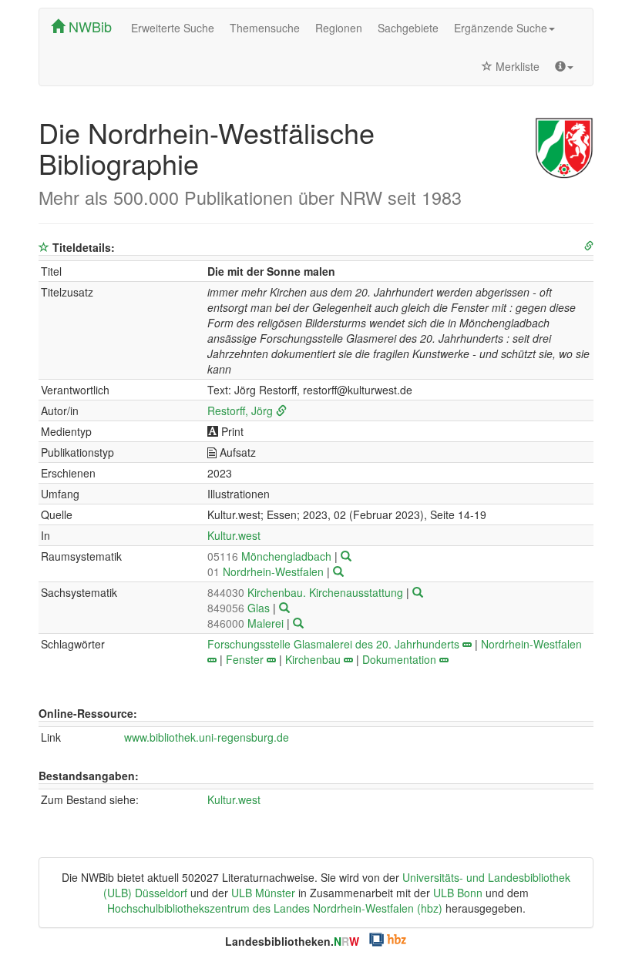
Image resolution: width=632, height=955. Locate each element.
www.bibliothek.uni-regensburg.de (206, 737)
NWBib (88, 26)
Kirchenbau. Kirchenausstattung (306, 592)
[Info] (564, 66)
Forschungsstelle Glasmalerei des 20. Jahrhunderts (333, 644)
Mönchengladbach (270, 556)
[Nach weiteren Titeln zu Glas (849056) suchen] (284, 607)
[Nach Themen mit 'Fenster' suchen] (271, 659)
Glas (240, 607)
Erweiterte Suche (172, 27)
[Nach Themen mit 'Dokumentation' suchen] (444, 659)
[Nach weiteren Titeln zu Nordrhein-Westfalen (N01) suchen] (338, 571)
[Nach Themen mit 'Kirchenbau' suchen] (348, 659)
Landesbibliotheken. (292, 941)
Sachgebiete (408, 27)
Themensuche (265, 27)
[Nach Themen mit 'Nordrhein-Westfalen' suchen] (212, 659)
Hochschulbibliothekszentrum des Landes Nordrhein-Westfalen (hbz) (274, 908)
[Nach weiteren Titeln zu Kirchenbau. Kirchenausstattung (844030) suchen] (417, 592)
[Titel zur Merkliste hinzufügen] (44, 247)
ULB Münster (263, 892)
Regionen (338, 27)
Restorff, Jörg (240, 410)
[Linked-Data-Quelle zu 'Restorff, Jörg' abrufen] (281, 410)
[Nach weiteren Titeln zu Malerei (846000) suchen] (298, 623)
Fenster (245, 659)
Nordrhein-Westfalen (267, 571)
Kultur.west (234, 535)
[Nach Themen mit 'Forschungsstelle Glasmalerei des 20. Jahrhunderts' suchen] (467, 644)
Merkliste (516, 66)
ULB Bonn (457, 892)
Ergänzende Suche (500, 27)
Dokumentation (399, 659)
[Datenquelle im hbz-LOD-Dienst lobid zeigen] (588, 246)
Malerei (247, 623)
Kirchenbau (313, 659)
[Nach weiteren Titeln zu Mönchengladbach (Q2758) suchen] (346, 556)
